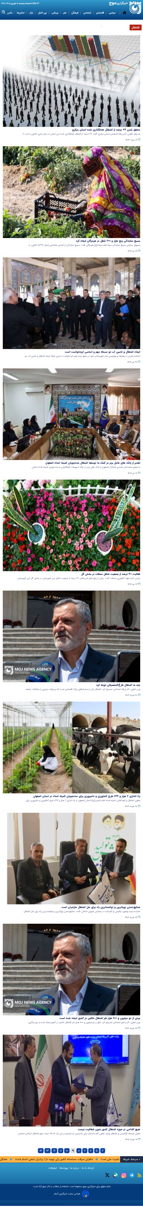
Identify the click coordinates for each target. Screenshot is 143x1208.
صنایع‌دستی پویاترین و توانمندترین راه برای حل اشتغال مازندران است (101, 907)
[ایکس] (107, 1175)
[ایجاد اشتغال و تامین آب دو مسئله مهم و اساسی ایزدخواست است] (71, 303)
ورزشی (55, 13)
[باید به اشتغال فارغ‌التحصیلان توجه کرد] (71, 636)
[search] (3, 12)
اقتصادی (100, 13)
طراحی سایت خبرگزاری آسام (67, 1194)
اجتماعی (87, 13)
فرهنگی (75, 13)
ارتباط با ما (88, 1168)
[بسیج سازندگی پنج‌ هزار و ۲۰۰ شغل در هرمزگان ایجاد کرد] (71, 192)
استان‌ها (21, 13)
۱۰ (67, 1150)
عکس (10, 13)
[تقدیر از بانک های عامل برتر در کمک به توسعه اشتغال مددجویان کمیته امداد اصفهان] (71, 414)
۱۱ (61, 1150)
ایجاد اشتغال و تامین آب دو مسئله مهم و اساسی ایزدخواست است (102, 352)
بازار (31, 13)
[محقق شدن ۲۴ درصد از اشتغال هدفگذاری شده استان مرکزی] (71, 81)
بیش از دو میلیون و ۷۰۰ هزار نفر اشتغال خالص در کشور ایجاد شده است (99, 1018)
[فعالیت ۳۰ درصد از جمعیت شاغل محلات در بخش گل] (71, 525)
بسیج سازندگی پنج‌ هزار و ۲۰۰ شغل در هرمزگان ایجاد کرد (108, 241)
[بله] (115, 1175)
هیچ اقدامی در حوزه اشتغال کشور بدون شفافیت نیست (109, 1129)
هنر (65, 13)
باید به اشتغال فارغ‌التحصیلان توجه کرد (118, 685)
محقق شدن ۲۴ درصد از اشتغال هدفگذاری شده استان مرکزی (106, 130)
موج (84, 1186)
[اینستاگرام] (123, 1175)
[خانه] (124, 19)
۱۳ (47, 1150)
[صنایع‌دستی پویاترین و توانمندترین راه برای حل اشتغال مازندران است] (71, 858)
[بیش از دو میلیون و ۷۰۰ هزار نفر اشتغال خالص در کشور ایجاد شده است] (71, 969)
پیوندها (63, 1168)
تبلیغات (53, 1168)
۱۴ (41, 1150)
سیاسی (112, 13)
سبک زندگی (94, 26)
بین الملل (42, 13)
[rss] (139, 1175)
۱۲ (54, 1150)
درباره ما (74, 1168)
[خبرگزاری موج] (135, 7)
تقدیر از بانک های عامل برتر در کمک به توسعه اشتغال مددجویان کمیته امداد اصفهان (92, 463)
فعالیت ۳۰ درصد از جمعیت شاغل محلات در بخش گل (110, 574)
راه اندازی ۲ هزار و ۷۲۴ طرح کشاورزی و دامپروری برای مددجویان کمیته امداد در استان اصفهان (86, 796)
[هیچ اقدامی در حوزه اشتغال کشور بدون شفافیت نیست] (71, 1080)
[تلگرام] (131, 1175)
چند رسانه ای (110, 26)
